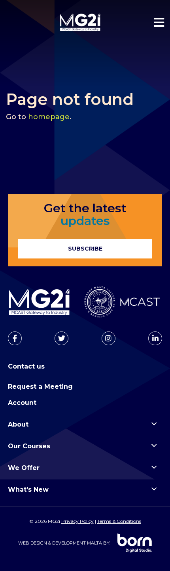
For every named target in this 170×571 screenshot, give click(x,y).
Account (22, 402)
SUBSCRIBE (85, 248)
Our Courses (29, 446)
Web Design (32, 543)
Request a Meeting (40, 386)
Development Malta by (81, 543)
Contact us (26, 366)
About (18, 424)
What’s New (28, 489)
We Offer (24, 468)
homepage (49, 116)
